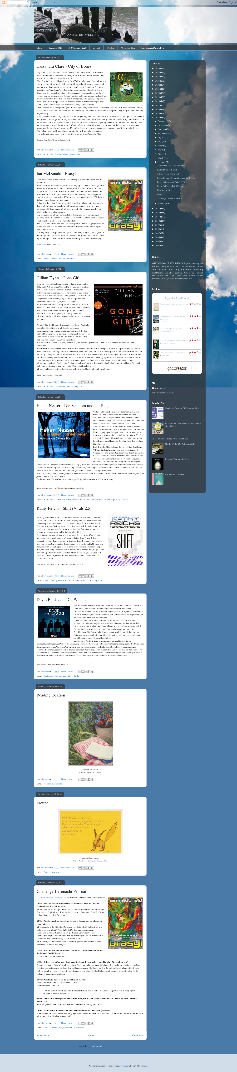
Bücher (192, 275)
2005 (157, 241)
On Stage (165, 278)
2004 (157, 245)
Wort (190, 279)
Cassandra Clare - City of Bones (64, 66)
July (160, 141)
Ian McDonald (41, 244)
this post (62, 185)
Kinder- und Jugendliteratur (175, 269)
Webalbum (179, 278)
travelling (198, 269)
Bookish (96, 47)
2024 (157, 76)
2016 (157, 109)
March (161, 157)
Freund (43, 802)
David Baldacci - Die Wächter (62, 599)
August (161, 137)
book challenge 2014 (53, 258)
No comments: (67, 149)
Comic (171, 278)
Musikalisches (189, 266)
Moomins (156, 278)
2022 (157, 84)
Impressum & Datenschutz (152, 47)
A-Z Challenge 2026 (77, 47)
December (162, 121)
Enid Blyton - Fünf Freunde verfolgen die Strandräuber (183, 424)
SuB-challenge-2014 (71, 154)
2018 (157, 101)
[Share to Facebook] (89, 150)
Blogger (144, 1065)
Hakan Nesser (71, 499)
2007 (157, 233)
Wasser (187, 272)
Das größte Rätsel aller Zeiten (173, 352)
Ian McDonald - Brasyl (56, 173)
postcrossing (49, 783)
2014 (157, 117)
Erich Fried (182, 275)
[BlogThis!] (83, 150)
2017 (157, 105)
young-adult (97, 580)
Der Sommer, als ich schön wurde (174, 304)
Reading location (51, 695)
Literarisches (68, 258)
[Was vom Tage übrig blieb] (157, 333)
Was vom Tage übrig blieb (171, 328)
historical (62, 580)
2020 (157, 93)
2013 (157, 208)
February (162, 161)
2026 (157, 68)
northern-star (95, 499)
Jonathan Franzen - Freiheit (177, 459)
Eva (89, 772)
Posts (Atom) (96, 1045)
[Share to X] (86, 150)
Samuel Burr (166, 355)
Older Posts (138, 1035)
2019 (157, 97)
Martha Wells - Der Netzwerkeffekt (180, 443)
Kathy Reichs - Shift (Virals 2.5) (64, 508)
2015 (157, 113)
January (161, 203)
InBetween (160, 388)
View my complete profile (163, 392)
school (185, 278)
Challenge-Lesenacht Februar (62, 891)
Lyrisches (169, 272)
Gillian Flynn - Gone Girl (58, 277)
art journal (197, 272)
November (162, 125)
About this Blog (128, 47)
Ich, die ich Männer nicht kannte (174, 340)
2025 (157, 72)
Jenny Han (165, 307)
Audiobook (49, 154)
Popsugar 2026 (55, 47)
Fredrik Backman (167, 322)
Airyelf (126, 1065)
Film (166, 275)
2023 (157, 80)
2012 (157, 212)
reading (58, 783)
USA (89, 580)
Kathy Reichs (73, 580)
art (201, 263)
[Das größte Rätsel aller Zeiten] (157, 358)
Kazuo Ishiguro (167, 331)
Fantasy (57, 154)
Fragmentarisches (51, 872)
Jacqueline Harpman (168, 343)
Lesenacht (67, 1027)
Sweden (124, 499)
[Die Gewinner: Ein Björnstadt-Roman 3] (157, 322)
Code (81, 523)
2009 (157, 224)
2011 (157, 216)
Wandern (110, 47)
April (160, 153)
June (160, 145)
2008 (157, 228)
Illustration (157, 272)
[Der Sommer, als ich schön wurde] (157, 310)
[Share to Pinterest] (92, 150)
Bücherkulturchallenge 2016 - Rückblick (170, 438)
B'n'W (172, 275)
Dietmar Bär (59, 499)
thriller (83, 580)
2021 (157, 88)
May (160, 149)
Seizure (68, 523)
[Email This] (80, 150)
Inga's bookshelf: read (177, 298)
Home (40, 47)
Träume (199, 275)
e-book (47, 580)
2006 (157, 237)
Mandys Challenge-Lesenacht (50, 897)
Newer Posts (43, 1035)
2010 (157, 220)
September (163, 133)
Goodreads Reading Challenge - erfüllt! (182, 408)
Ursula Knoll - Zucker (174, 474)
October (161, 129)
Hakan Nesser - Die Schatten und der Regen (74, 405)
